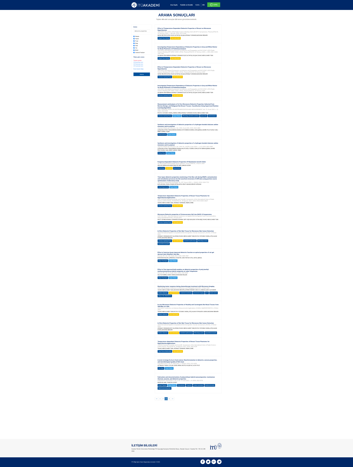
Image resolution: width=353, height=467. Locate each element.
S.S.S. (198, 5)
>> (172, 398)
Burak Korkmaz (162, 134)
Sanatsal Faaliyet (140, 52)
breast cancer (213, 293)
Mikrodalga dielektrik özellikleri (191, 116)
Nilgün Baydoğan (162, 260)
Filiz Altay (160, 368)
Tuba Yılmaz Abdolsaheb (164, 351)
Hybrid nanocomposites (164, 388)
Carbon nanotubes (198, 385)
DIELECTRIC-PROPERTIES (164, 296)
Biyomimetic (177, 168)
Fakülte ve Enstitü (186, 5)
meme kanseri (212, 116)
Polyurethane (181, 385)
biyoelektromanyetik (163, 244)
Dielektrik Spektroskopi (190, 240)
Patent (137, 38)
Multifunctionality (209, 385)
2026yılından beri (138, 62)
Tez (136, 48)
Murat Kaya (161, 168)
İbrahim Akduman (162, 293)
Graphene (189, 385)
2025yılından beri (138, 64)
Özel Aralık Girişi (138, 69)
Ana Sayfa (174, 5)
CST (207, 293)
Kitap (136, 43)
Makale (137, 36)
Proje (136, 41)
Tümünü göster (137, 60)
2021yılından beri (138, 66)
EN (203, 5)
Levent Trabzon (162, 385)
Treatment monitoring (186, 293)
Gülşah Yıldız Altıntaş (163, 38)
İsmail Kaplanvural (163, 187)
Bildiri (136, 50)
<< (156, 398)
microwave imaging (199, 293)
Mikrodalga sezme (202, 240)
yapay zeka (204, 116)
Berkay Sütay (161, 153)
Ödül (136, 45)
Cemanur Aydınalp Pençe (164, 77)
